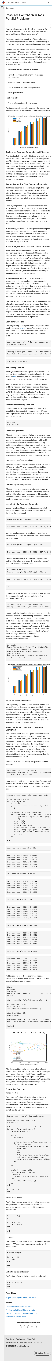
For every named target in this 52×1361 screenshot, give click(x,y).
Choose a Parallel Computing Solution (20, 1306)
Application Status (26, 1342)
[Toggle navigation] (10, 8)
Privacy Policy (31, 1339)
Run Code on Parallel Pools (16, 1317)
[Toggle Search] (44, 2)
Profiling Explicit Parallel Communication (21, 1310)
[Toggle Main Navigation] (48, 2)
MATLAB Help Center (17, 3)
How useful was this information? (28, 1322)
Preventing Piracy (12, 1342)
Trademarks (20, 1339)
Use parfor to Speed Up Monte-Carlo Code (21, 1313)
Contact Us (38, 1342)
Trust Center (10, 1339)
